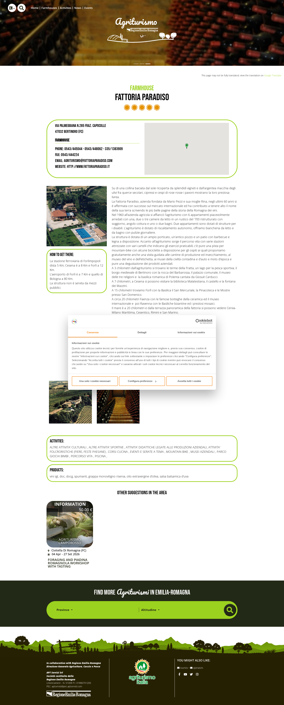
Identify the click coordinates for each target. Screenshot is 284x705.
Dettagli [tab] (142, 332)
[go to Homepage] (142, 25)
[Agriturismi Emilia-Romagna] (257, 7)
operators (197, 667)
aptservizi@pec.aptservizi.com (67, 686)
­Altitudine (149, 610)
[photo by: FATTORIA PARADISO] (77, 216)
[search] (230, 610)
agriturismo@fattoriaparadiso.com (88, 160)
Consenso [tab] (93, 332)
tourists (184, 667)
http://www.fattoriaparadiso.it (88, 166)
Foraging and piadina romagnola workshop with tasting (68, 563)
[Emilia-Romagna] (69, 693)
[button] (12, 8)
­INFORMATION (70, 504)
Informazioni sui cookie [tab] (191, 332)
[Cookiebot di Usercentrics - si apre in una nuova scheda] (198, 321)
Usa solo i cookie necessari (94, 381)
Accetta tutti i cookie (189, 381)
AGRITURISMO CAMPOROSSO (70, 541)
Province (63, 610)
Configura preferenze (140, 381)
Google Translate (272, 75)
